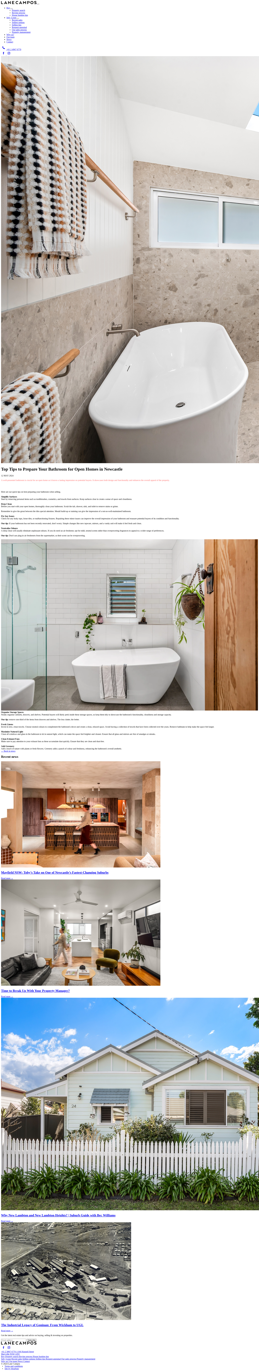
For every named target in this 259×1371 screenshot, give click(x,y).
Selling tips (16, 25)
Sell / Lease (11, 17)
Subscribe (31, 1340)
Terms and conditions (14, 1366)
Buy (8, 8)
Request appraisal (19, 27)
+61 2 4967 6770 (8, 1351)
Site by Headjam (12, 1368)
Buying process (18, 13)
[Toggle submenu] (12, 8)
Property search (18, 10)
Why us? (10, 34)
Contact (9, 42)
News (8, 39)
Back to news (8, 751)
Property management (21, 32)
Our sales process (19, 30)
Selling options (18, 22)
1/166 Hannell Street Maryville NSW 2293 (17, 1352)
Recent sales (17, 20)
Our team (10, 37)
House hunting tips (20, 15)
